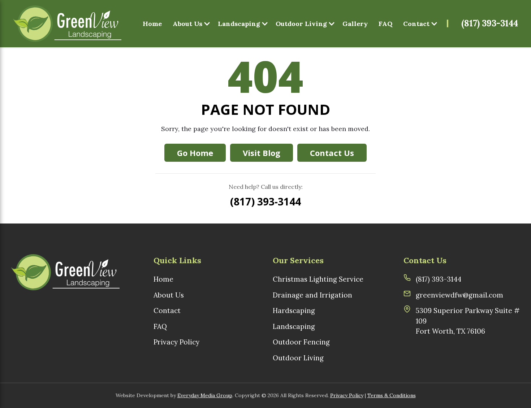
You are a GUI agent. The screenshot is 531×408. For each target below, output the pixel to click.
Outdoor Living (301, 23)
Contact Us (332, 152)
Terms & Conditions (391, 395)
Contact (416, 23)
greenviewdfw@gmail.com (459, 295)
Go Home (195, 152)
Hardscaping (294, 310)
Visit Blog (261, 152)
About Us (187, 23)
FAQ (385, 23)
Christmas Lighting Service (318, 279)
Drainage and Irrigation (312, 295)
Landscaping (239, 23)
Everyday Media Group (204, 395)
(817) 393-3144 (489, 23)
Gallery (355, 23)
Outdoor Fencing (301, 342)
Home (152, 23)
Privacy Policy (176, 342)
